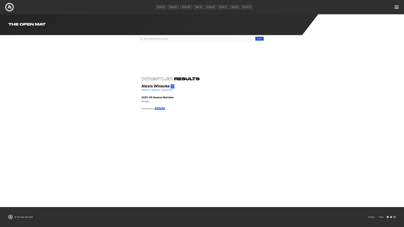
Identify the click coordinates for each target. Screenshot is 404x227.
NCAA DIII (186, 7)
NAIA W (234, 7)
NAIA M (198, 7)
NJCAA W (247, 7)
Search (259, 39)
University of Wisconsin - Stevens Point (157, 90)
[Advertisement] (202, 58)
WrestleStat (160, 109)
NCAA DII (173, 7)
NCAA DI (161, 7)
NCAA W (223, 7)
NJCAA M (210, 7)
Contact (371, 217)
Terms (381, 217)
